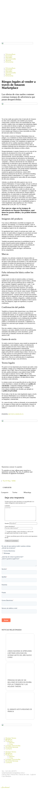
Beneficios (8, 739)
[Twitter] (14, 461)
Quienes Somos (10, 738)
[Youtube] (25, 783)
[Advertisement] (19, 20)
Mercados (8, 57)
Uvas (11, 744)
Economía (8, 56)
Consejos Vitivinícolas (12, 746)
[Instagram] (9, 461)
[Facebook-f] (4, 461)
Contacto (8, 749)
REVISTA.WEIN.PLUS (15, 414)
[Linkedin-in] (19, 461)
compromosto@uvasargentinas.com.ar (13, 773)
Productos (8, 741)
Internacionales (10, 59)
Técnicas (8, 60)
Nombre (7, 523)
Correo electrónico (10, 526)
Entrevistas (9, 62)
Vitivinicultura (10, 54)
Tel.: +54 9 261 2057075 (9, 771)
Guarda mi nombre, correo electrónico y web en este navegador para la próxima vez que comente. (19, 532)
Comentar (7, 505)
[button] (19, 65)
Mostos (11, 743)
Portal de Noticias (11, 747)
